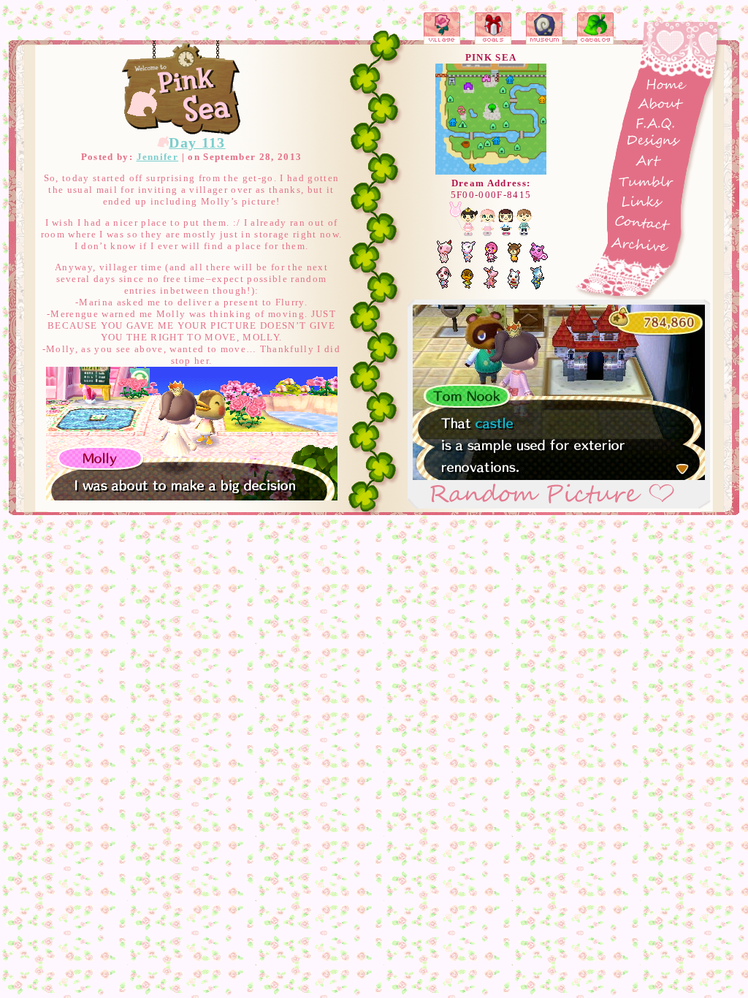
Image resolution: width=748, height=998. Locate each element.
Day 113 (197, 143)
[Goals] (493, 28)
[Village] (442, 28)
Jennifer (158, 156)
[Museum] (545, 28)
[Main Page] (182, 88)
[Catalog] (596, 28)
